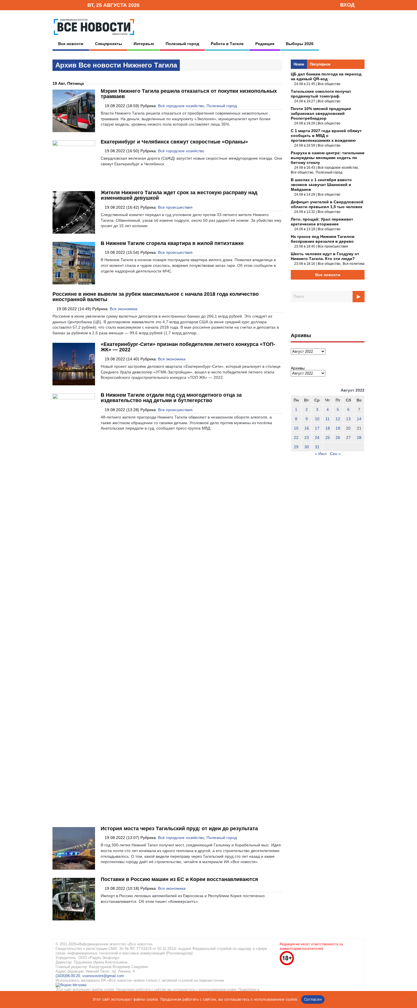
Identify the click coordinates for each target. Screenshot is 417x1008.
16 (306, 428)
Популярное (320, 64)
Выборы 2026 (299, 43)
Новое (299, 64)
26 (338, 437)
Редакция (264, 43)
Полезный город (182, 43)
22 (296, 437)
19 (338, 428)
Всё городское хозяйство (181, 105)
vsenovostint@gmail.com (103, 976)
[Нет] (410, 999)
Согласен (313, 999)
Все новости (70, 43)
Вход (347, 5)
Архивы (298, 368)
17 (317, 428)
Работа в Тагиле (227, 43)
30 (306, 447)
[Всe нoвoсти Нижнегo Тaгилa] (93, 36)
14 (359, 419)
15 (296, 428)
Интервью (144, 43)
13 (348, 419)
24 (317, 437)
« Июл (321, 453)
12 (338, 419)
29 (296, 447)
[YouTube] (73, 4)
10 (317, 419)
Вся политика (354, 264)
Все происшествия (175, 207)
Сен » (335, 453)
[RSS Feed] (64, 4)
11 (327, 419)
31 (317, 447)
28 (359, 437)
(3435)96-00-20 (68, 976)
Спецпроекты (108, 43)
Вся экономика (123, 309)
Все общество (329, 84)
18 (327, 428)
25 (327, 437)
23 (306, 437)
